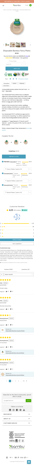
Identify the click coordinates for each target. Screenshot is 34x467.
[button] (9, 58)
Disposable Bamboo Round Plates (12, 185)
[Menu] (3, 5)
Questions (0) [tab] (25, 269)
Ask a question (17, 244)
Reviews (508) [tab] (8, 269)
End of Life (6, 85)
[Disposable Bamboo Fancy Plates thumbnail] (12, 44)
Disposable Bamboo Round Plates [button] (15, 353)
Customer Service (10, 423)
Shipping (22, 83)
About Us (7, 419)
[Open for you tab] (29, 462)
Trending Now (15, 9)
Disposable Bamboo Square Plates (12, 173)
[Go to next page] (27, 381)
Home (4, 9)
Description (6, 83)
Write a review (17, 240)
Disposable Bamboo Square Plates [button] (15, 331)
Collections (9, 9)
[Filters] (1, 274)
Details (14, 83)
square (4, 130)
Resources (8, 414)
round (28, 128)
